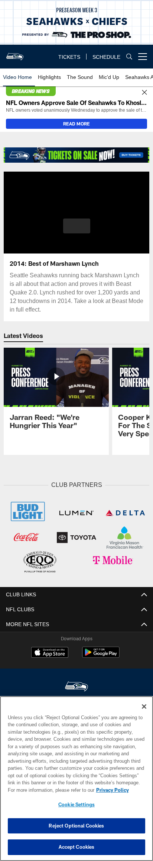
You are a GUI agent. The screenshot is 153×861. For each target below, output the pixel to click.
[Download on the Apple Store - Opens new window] (50, 652)
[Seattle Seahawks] (76, 686)
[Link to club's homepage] (15, 54)
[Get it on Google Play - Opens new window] (101, 655)
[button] (76, 230)
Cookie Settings (76, 804)
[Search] (129, 57)
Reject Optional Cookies (76, 826)
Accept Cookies (77, 847)
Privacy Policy (48, 790)
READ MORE (76, 123)
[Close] (144, 93)
